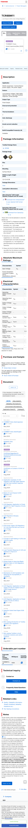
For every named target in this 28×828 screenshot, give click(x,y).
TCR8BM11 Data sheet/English (12, 432)
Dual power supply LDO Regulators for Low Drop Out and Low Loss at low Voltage (14, 527)
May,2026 (7, 628)
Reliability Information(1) (13, 404)
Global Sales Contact (10, 368)
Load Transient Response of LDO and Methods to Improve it (15, 551)
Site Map (23, 789)
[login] (25, 782)
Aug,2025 (7, 487)
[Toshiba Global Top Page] (4, 1)
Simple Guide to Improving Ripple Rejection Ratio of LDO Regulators (14, 562)
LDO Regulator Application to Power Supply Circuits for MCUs (14, 599)
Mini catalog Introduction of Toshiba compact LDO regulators (14, 622)
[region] (14, 815)
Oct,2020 (7, 593)
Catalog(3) (21, 409)
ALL (4, 33)
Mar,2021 (7, 520)
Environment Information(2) (14, 406)
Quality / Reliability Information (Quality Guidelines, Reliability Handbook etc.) (13, 704)
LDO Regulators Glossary (11, 516)
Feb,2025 (7, 499)
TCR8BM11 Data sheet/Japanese (13, 422)
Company (8, 796)
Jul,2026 (6, 616)
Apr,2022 (7, 510)
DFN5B (7, 148)
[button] (26, 1)
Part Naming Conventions (11, 709)
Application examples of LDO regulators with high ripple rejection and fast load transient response (14, 481)
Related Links (19, 68)
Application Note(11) (9, 409)
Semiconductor (10, 6)
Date (22, 415)
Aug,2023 (7, 641)
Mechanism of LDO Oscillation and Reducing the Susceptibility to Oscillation (14, 574)
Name (3, 413)
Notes (25, 68)
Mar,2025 (7, 426)
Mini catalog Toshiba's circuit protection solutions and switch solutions (13, 634)
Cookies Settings (14, 821)
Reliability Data (8, 441)
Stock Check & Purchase (11, 375)
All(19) (8, 401)
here (5, 737)
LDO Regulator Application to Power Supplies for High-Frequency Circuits (15, 505)
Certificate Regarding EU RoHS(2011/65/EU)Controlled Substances (12, 455)
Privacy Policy (8, 818)
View (3, 185)
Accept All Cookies (14, 825)
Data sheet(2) (17, 401)
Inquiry (12, 68)
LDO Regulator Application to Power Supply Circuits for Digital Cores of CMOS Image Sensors (14, 587)
